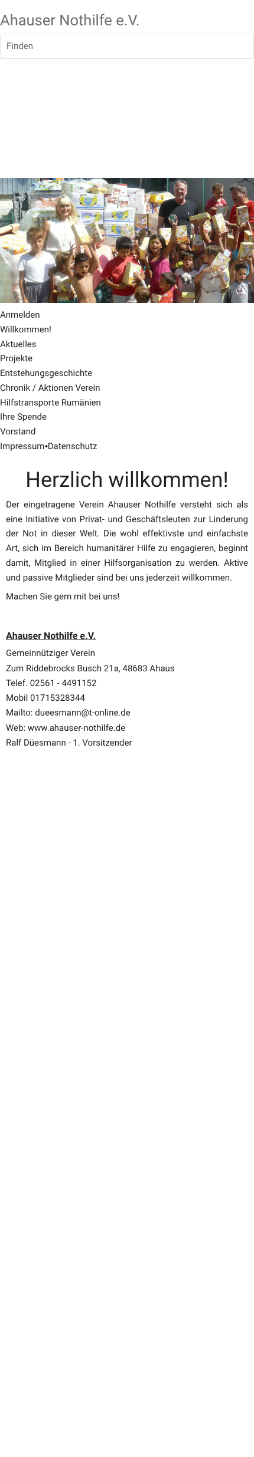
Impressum (22, 446)
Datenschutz (72, 446)
